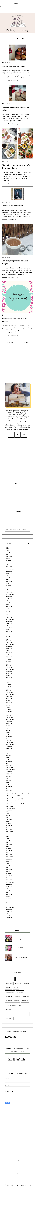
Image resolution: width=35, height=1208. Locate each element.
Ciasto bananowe (20, 957)
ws (20, 1005)
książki (26, 983)
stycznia (9, 562)
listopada (9, 568)
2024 (6, 589)
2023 (6, 614)
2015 (6, 827)
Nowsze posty (9, 343)
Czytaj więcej (13, 80)
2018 (6, 739)
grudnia (9, 566)
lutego (8, 560)
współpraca (10, 1009)
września (9, 571)
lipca (8, 550)
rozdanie (26, 996)
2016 (6, 788)
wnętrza (25, 1001)
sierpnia (9, 548)
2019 (6, 714)
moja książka (10, 992)
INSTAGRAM (23, 1185)
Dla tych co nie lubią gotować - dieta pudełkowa (16, 166)
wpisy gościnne (11, 1005)
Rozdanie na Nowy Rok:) (13, 205)
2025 (6, 564)
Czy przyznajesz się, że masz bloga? (16, 801)
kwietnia (9, 556)
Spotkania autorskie (12, 1001)
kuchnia (8, 987)
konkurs (9, 983)
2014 (6, 852)
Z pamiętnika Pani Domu (13, 1014)
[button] (17, 3)
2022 (6, 639)
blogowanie (10, 979)
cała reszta (20, 979)
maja (7, 554)
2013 (6, 877)
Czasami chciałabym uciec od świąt (18, 794)
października (10, 570)
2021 (6, 664)
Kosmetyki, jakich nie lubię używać (18, 804)
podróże (17, 996)
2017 (6, 764)
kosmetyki (18, 983)
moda (16, 987)
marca (8, 558)
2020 (6, 689)
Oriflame (20, 992)
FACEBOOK (10, 1185)
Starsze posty (25, 343)
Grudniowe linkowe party (13, 66)
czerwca (9, 552)
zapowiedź (9, 1018)
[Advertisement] (19, 364)
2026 (6, 547)
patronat (9, 996)
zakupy (26, 1014)
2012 (6, 902)
